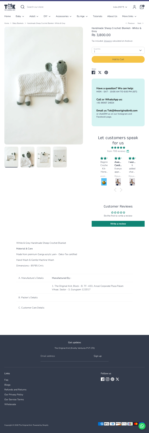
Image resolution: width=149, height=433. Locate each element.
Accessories (62, 16)
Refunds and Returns (15, 389)
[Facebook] (102, 379)
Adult (32, 16)
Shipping (108, 41)
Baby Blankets (18, 23)
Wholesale (10, 404)
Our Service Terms (14, 399)
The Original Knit (25, 425)
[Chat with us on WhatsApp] (142, 426)
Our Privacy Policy (13, 394)
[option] (43, 87)
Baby (19, 16)
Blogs (7, 384)
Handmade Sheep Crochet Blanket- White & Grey (46, 23)
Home (7, 16)
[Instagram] (107, 379)
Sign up (98, 356)
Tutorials (97, 16)
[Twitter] (117, 379)
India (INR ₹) (118, 7)
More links (128, 16)
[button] (116, 190)
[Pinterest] (112, 379)
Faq (6, 379)
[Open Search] (22, 7)
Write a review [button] (118, 223)
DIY (46, 16)
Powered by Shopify (40, 425)
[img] (118, 147)
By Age (81, 16)
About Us (112, 16)
